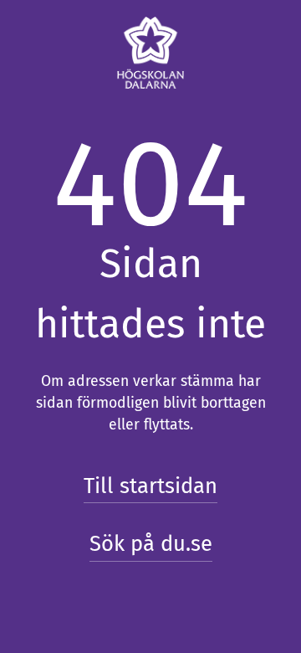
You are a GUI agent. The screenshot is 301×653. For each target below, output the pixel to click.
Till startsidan (150, 486)
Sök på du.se (150, 544)
